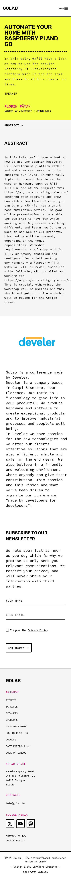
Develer (20, 377)
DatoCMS (43, 871)
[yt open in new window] (20, 824)
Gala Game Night (17, 726)
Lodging (11, 739)
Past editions (15, 746)
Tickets (11, 700)
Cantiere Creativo (45, 866)
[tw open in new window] (10, 824)
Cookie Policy (15, 840)
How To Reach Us (17, 733)
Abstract (11, 125)
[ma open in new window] (31, 824)
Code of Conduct (17, 752)
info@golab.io (15, 803)
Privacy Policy (38, 630)
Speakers (11, 713)
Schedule (11, 706)
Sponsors (11, 719)
